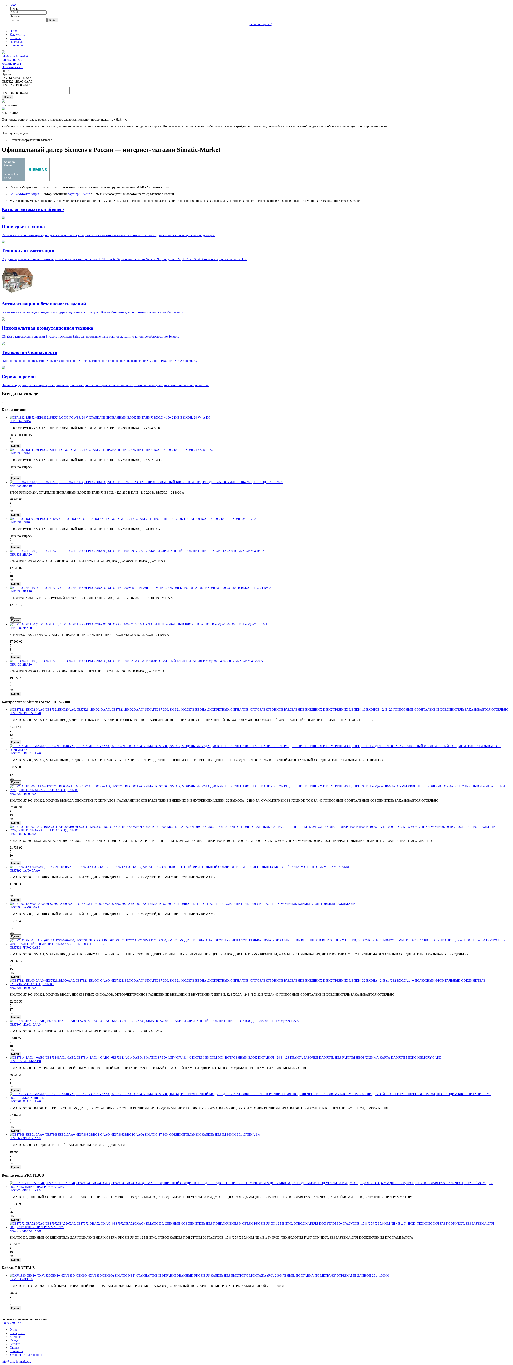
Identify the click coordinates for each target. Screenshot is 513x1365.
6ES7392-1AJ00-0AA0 (25, 870)
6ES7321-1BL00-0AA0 (25, 987)
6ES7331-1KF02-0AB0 (25, 834)
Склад (14, 1340)
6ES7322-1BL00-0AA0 (25, 793)
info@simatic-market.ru (16, 56)
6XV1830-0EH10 (21, 1279)
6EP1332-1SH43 (20, 453)
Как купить (17, 34)
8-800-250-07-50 (12, 60)
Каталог (15, 38)
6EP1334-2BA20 (21, 628)
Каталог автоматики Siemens (33, 209)
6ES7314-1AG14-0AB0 (25, 1061)
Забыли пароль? (261, 24)
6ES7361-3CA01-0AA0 (25, 1101)
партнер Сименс (79, 194)
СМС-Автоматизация (24, 194)
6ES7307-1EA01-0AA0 (25, 1024)
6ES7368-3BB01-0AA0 (25, 1138)
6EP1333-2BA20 (21, 554)
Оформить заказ (12, 67)
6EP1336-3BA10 (21, 485)
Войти (52, 20)
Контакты (16, 45)
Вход (13, 5)
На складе (16, 41)
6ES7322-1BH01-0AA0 (25, 753)
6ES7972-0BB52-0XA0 (25, 1190)
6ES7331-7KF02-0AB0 (25, 947)
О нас (13, 31)
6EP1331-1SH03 (20, 522)
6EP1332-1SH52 (20, 421)
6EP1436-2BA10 (21, 664)
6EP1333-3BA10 (21, 591)
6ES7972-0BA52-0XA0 (25, 1230)
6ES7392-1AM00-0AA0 (25, 907)
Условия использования (26, 1354)
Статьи (14, 1347)
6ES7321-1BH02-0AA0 (25, 713)
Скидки (15, 1344)
